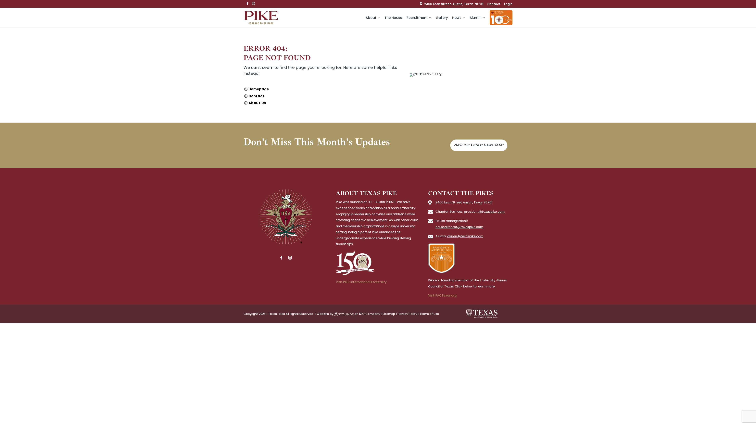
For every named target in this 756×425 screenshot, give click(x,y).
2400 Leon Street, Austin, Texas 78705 (454, 4)
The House (393, 17)
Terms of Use (429, 314)
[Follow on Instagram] (290, 257)
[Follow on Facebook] (281, 257)
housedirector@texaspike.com (459, 227)
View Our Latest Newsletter (479, 145)
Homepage (258, 89)
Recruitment (417, 17)
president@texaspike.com (484, 211)
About (371, 17)
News (456, 17)
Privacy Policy (407, 314)
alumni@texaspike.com (465, 236)
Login (508, 4)
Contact (493, 4)
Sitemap (389, 314)
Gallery (442, 17)
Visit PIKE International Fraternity (361, 282)
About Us (257, 103)
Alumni (475, 17)
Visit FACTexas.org (442, 295)
